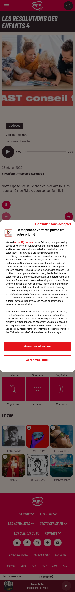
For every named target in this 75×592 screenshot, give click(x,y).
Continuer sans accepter (53, 224)
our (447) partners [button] (23, 242)
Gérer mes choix (37, 359)
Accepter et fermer (37, 346)
